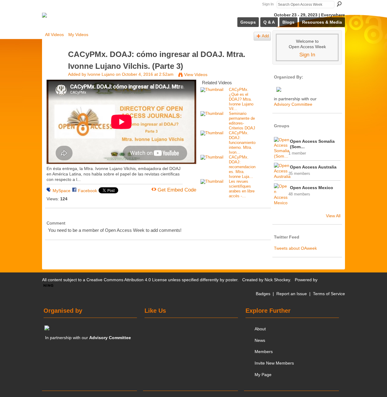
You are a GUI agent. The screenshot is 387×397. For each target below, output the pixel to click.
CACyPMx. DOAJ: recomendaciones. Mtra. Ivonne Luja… (242, 167)
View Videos (195, 74)
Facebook (87, 190)
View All (333, 215)
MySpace (61, 190)
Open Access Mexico (311, 187)
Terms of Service (329, 293)
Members (264, 351)
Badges (263, 293)
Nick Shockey (277, 279)
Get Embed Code (177, 190)
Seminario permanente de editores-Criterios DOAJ (242, 120)
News (260, 340)
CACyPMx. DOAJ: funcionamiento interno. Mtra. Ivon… (242, 143)
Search (339, 4)
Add (265, 36)
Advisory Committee (293, 104)
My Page (263, 374)
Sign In (268, 4)
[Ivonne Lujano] (56, 65)
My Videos (78, 34)
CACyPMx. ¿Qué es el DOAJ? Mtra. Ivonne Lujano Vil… (241, 99)
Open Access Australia (313, 167)
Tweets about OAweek (295, 248)
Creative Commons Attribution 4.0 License (126, 279)
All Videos (54, 34)
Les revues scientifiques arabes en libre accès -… (242, 188)
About (260, 328)
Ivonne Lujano (101, 74)
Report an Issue (291, 293)
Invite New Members (274, 363)
